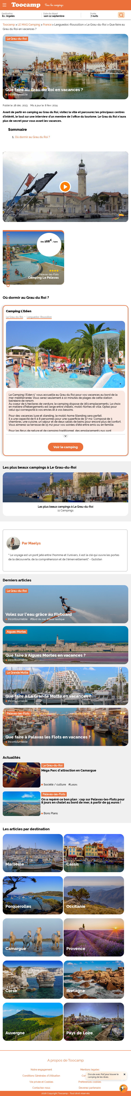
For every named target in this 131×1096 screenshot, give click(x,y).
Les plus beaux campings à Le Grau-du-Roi (65, 506)
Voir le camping (65, 447)
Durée (93, 13)
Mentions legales (89, 1069)
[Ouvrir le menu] (4, 5)
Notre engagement (41, 1069)
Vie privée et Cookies (41, 1081)
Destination (7, 13)
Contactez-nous (41, 1087)
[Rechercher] (121, 15)
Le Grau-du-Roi (14, 316)
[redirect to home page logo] (26, 5)
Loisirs (73, 784)
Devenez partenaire (90, 1087)
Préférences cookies (89, 1081)
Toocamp (9, 24)
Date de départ (50, 13)
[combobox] (17, 16)
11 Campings (65, 510)
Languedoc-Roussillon (39, 316)
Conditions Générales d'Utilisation (41, 1075)
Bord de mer (39, 619)
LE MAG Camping (29, 24)
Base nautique (56, 619)
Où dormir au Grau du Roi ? (32, 137)
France (47, 24)
